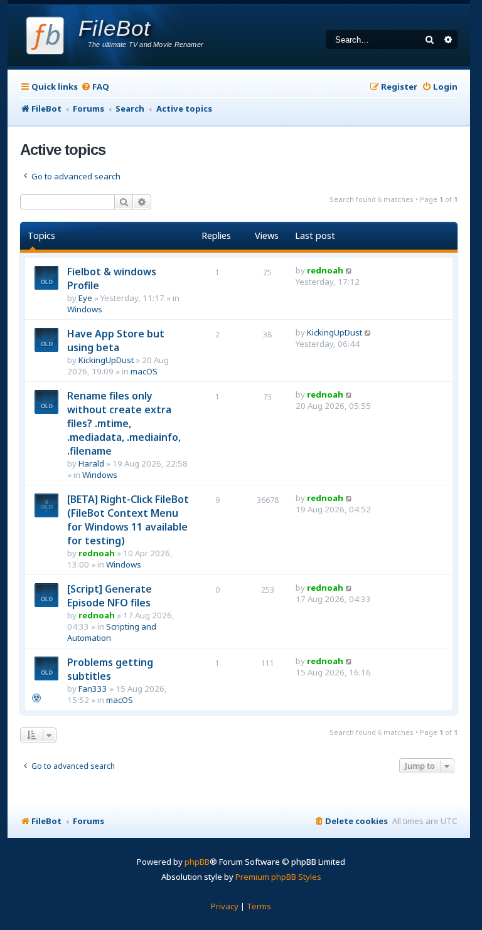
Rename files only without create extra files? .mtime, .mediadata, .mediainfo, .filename (124, 423)
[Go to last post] (349, 270)
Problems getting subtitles (110, 669)
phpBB (197, 861)
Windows (84, 309)
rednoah (325, 270)
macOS (144, 371)
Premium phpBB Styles (278, 876)
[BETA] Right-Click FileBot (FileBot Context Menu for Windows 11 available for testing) (128, 519)
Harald (91, 463)
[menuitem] (95, 87)
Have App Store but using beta (115, 340)
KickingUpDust (106, 360)
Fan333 (92, 688)
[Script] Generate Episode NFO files (109, 596)
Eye (85, 298)
